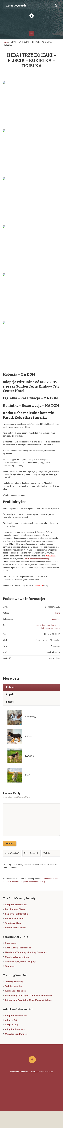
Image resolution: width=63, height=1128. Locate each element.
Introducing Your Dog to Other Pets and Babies (28, 995)
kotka (47, 628)
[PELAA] (14, 736)
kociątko (50, 625)
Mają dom (56, 619)
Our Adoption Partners (16, 1034)
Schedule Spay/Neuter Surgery (20, 961)
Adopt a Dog (11, 1024)
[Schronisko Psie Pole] (31, 24)
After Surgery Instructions (18, 948)
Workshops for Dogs (15, 991)
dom (43, 625)
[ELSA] (14, 775)
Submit (9, 843)
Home (5, 42)
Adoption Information (16, 904)
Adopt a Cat (11, 1020)
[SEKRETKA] (14, 717)
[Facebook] (31, 15)
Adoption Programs (15, 1029)
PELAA (28, 736)
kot (42, 628)
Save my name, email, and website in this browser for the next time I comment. (30, 866)
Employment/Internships (17, 914)
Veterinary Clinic (13, 923)
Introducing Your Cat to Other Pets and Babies (28, 1000)
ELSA (27, 775)
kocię (57, 625)
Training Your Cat (13, 986)
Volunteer (10, 966)
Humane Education (14, 918)
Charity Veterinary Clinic (17, 957)
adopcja (37, 625)
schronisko (55, 628)
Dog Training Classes (16, 909)
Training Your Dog (14, 981)
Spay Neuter (11, 943)
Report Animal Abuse (15, 927)
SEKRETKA (31, 717)
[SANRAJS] (14, 756)
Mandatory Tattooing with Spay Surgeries (26, 952)
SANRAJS (30, 755)
